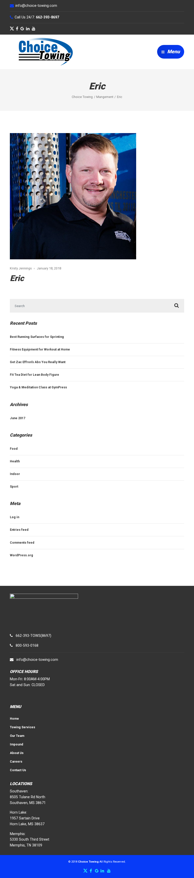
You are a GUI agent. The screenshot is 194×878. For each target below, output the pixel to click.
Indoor (15, 474)
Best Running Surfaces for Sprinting (37, 337)
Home (14, 718)
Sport (14, 486)
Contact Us (18, 770)
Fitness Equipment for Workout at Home (40, 349)
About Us (16, 753)
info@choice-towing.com (37, 660)
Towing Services (22, 727)
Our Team (17, 736)
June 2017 (17, 418)
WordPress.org (21, 555)
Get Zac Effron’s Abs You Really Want (37, 362)
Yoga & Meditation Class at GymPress (38, 387)
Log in (14, 517)
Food (14, 448)
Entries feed (19, 530)
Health (15, 461)
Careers (16, 761)
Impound (16, 744)
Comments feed (22, 542)
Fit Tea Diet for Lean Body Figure (34, 375)
